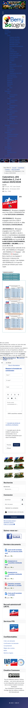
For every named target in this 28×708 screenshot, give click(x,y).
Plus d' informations (14, 365)
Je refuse (8, 362)
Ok (2, 362)
